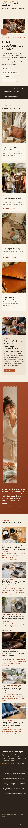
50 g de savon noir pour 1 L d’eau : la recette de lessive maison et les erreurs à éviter (14, 774)
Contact (14, 827)
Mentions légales (7, 824)
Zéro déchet (5, 8)
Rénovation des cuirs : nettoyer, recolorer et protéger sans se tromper (13, 789)
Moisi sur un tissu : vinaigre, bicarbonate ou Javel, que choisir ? (14, 794)
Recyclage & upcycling (8, 76)
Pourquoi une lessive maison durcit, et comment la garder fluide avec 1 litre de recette (14, 784)
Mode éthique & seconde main (10, 72)
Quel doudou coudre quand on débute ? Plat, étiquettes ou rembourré (13, 779)
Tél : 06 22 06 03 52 (15, 765)
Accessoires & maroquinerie (9, 80)
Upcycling (21, 8)
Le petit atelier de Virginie (8, 763)
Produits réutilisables (18, 89)
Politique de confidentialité (19, 824)
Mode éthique (13, 8)
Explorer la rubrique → (10, 158)
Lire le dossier (9, 370)
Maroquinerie (5, 12)
